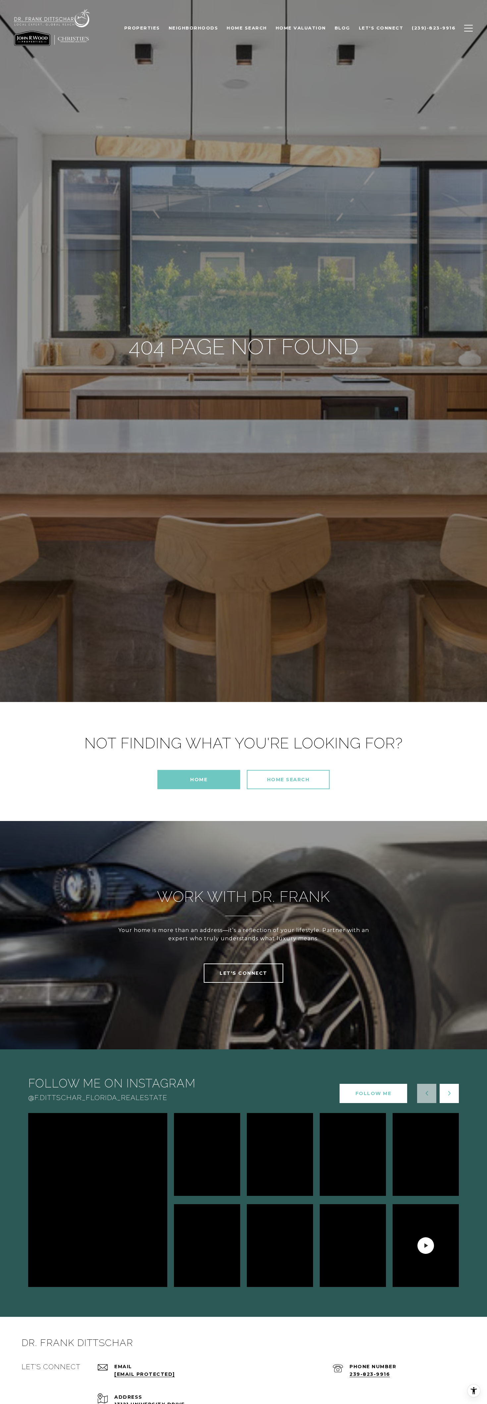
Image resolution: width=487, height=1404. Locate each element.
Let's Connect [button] (243, 973)
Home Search (288, 780)
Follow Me (373, 1093)
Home (198, 780)
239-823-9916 (370, 1374)
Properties (142, 27)
